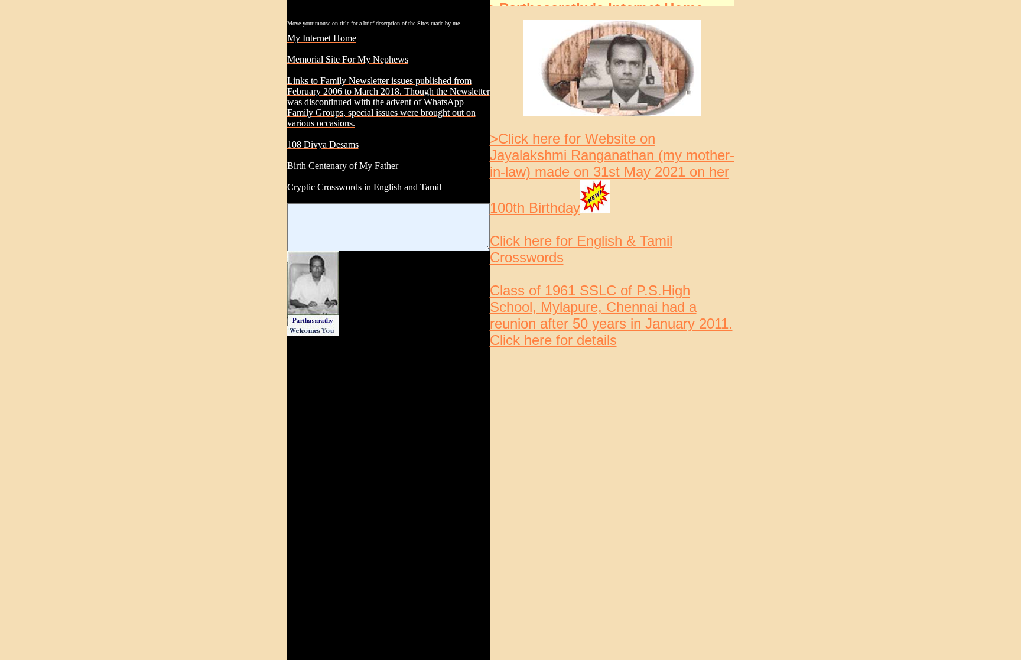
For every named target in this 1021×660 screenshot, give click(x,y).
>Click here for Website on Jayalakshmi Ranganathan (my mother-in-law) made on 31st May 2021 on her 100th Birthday (612, 173)
